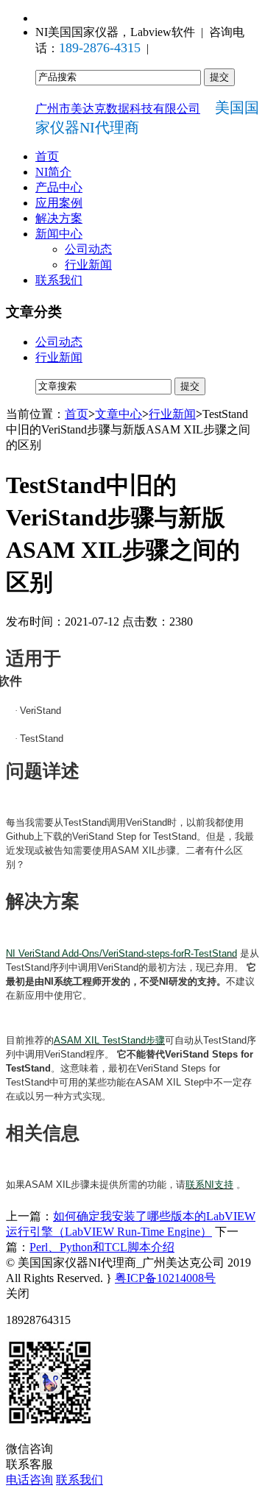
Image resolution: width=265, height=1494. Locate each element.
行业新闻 (88, 264)
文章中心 (118, 414)
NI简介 (53, 172)
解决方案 (58, 218)
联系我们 (58, 280)
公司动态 (88, 249)
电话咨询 (29, 1479)
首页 (47, 156)
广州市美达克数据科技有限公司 (117, 108)
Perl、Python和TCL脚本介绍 (101, 1247)
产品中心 (58, 187)
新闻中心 (58, 233)
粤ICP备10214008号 (165, 1278)
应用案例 (58, 203)
